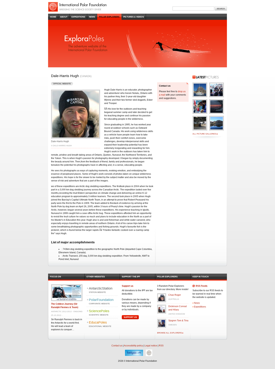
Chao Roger (174, 295)
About (64, 17)
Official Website (62, 84)
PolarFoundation (101, 301)
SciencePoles (99, 312)
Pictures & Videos (133, 17)
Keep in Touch (200, 276)
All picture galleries (204, 134)
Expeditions (78, 17)
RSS (161, 345)
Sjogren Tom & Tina (178, 320)
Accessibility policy (133, 345)
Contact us (116, 345)
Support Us (130, 317)
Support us (127, 286)
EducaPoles (100, 324)
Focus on (55, 276)
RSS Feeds (201, 286)
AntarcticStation (100, 290)
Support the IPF (131, 276)
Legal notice (151, 345)
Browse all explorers (169, 333)
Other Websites (95, 276)
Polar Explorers (109, 17)
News (92, 17)
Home (53, 17)
